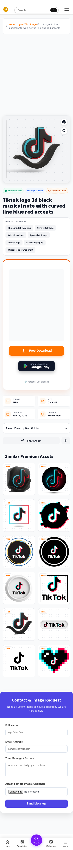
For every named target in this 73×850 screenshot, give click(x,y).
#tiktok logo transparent (20, 249)
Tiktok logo (30, 24)
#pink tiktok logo (38, 235)
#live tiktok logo (45, 228)
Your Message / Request (20, 758)
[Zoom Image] (64, 130)
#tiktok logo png (34, 242)
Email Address (14, 741)
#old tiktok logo (16, 235)
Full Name (11, 725)
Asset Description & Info (22, 428)
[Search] (53, 10)
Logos (19, 24)
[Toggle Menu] (66, 10)
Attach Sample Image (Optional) (25, 783)
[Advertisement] (36, 75)
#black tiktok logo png (19, 228)
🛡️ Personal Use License (36, 381)
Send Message (36, 803)
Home (12, 24)
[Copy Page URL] (65, 440)
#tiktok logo (14, 242)
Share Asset (34, 440)
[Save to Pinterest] (64, 121)
